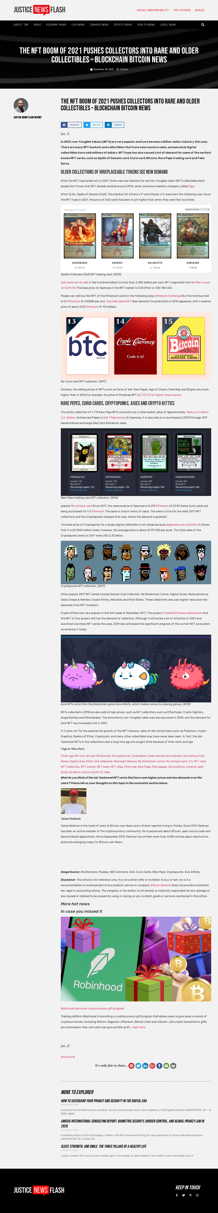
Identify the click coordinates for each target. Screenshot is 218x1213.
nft (190, 761)
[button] (203, 25)
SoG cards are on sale (74, 282)
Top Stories (182, 10)
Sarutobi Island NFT (118, 301)
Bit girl (91, 755)
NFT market (88, 766)
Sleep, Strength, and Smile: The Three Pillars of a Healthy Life (103, 1146)
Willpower (106, 761)
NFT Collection (70, 766)
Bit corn (80, 755)
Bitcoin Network (161, 885)
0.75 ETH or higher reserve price (160, 395)
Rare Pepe (144, 766)
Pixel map (130, 766)
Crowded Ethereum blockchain (182, 613)
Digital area (77, 761)
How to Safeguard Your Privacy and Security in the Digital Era (103, 1100)
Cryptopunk (139, 755)
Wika (107, 772)
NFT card (200, 761)
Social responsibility (153, 10)
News (37, 24)
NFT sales (103, 766)
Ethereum (74, 301)
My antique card (81, 506)
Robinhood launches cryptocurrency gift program (92, 1008)
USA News (78, 24)
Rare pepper (159, 766)
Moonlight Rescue (125, 761)
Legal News (168, 24)
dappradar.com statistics (182, 524)
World (199, 10)
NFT (113, 766)
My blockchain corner (151, 761)
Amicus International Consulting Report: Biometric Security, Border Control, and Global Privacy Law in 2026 (132, 1124)
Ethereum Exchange (168, 295)
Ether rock (92, 761)
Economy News (56, 24)
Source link (68, 1057)
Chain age (67, 755)
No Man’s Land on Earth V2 (86, 772)
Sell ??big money (114, 417)
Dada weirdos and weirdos (165, 755)
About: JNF (21, 24)
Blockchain (104, 755)
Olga (191, 186)
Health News (146, 24)
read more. (139, 1027)
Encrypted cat (121, 755)
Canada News (99, 24)
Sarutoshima (176, 766)
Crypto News (123, 24)
